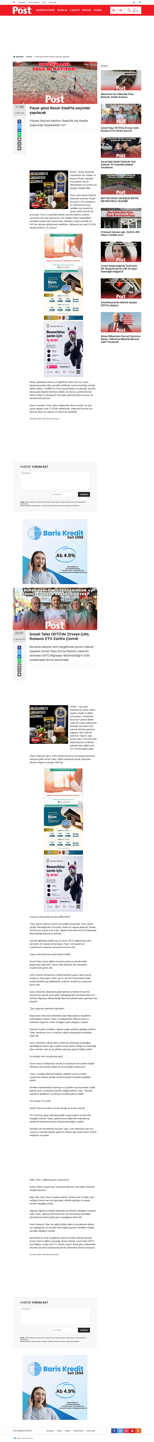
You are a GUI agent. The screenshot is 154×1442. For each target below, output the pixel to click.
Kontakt (86, 10)
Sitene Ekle (52, 2)
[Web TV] (134, 2)
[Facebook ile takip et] (114, 1430)
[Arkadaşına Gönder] (19, 139)
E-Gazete (75, 10)
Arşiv (44, 2)
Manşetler (21, 2)
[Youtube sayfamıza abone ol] (132, 1430)
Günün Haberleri (33, 2)
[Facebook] (19, 121)
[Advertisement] (77, 34)
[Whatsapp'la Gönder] (19, 135)
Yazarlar (62, 10)
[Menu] (114, 10)
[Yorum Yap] (19, 148)
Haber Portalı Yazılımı (25, 1438)
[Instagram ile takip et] (126, 1430)
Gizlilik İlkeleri (78, 1431)
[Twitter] (19, 126)
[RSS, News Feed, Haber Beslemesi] (138, 1430)
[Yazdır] (19, 144)
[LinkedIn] (19, 130)
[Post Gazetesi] (22, 10)
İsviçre (98, 10)
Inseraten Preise (45, 10)
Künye (59, 1431)
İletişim (67, 1431)
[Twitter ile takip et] (120, 1430)
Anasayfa (50, 1431)
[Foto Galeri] (140, 2)
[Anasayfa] (14, 2)
